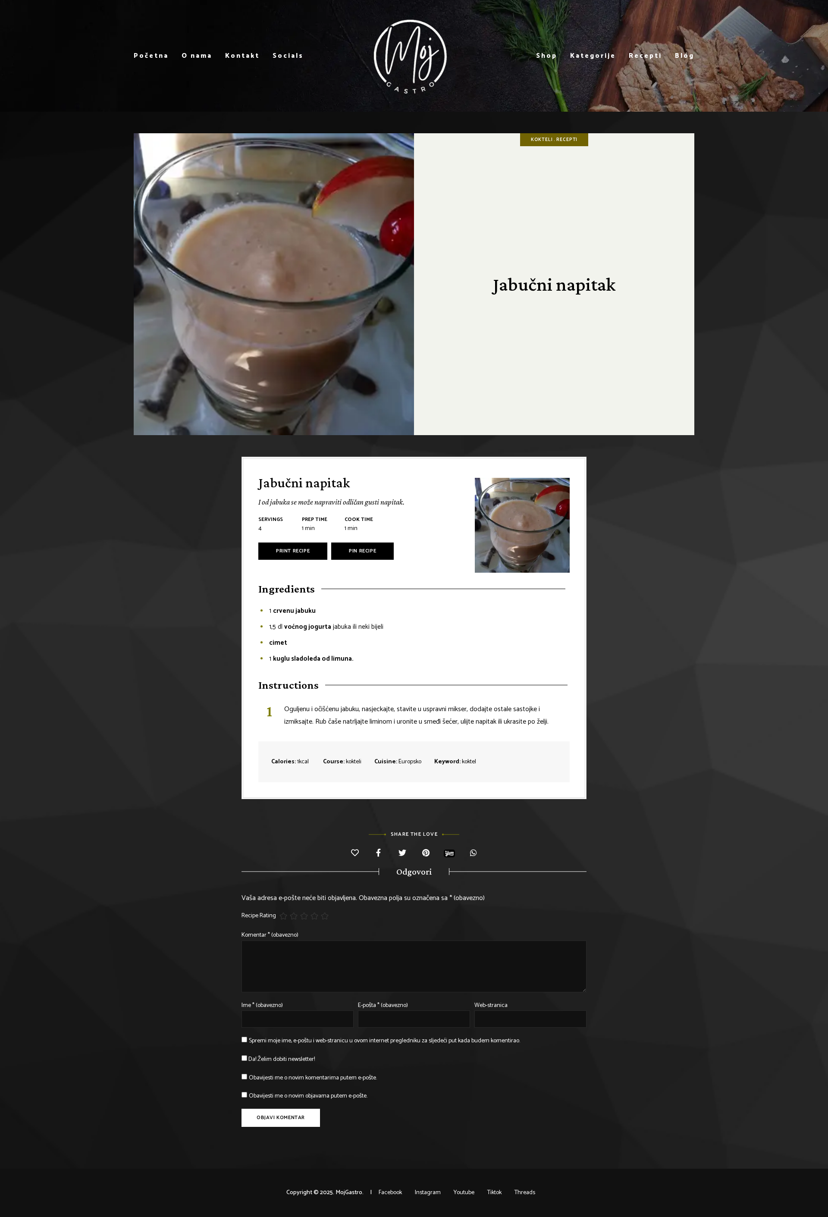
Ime (262, 1005)
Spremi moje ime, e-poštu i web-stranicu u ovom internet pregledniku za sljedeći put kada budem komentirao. (384, 1041)
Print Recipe (293, 551)
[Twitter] (402, 853)
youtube (464, 1193)
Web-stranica (491, 1005)
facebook (390, 1193)
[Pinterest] (426, 853)
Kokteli (542, 140)
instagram (428, 1193)
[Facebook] (378, 853)
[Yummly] (449, 853)
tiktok (494, 1193)
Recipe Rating (259, 916)
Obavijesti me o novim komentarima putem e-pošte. (313, 1078)
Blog (684, 55)
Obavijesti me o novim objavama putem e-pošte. (308, 1096)
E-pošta (383, 1005)
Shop (546, 55)
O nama (197, 55)
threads (524, 1193)
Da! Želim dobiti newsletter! (281, 1059)
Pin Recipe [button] (362, 551)
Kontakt (242, 55)
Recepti (645, 55)
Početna (151, 55)
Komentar (270, 935)
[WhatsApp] (473, 853)
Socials (288, 55)
